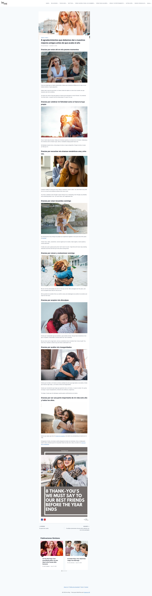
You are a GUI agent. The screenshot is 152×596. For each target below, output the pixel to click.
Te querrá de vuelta (43, 527)
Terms (82, 587)
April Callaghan (47, 566)
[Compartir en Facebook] (42, 520)
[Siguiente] (86, 555)
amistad (44, 238)
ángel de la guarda (60, 436)
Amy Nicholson (45, 45)
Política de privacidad (74, 587)
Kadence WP (87, 592)
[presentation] (52, 548)
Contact (86, 587)
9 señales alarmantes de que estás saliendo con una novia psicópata (77, 528)
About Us (66, 587)
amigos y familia (44, 37)
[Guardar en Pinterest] (45, 520)
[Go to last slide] (42, 555)
